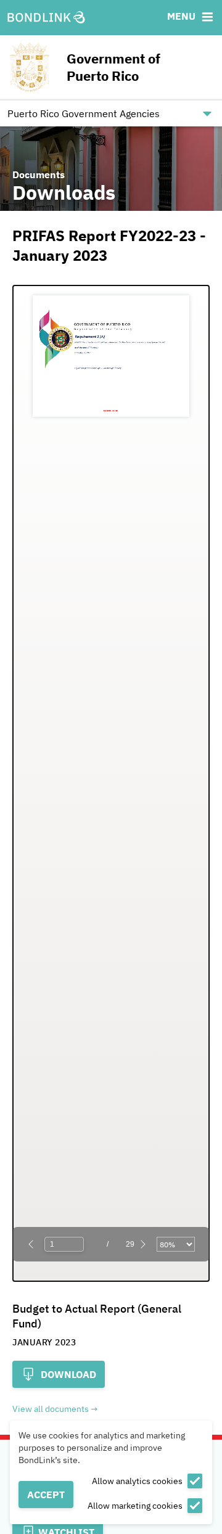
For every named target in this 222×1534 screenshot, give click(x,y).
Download (67, 1374)
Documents (38, 174)
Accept (46, 1494)
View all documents (50, 1408)
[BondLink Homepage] (46, 17)
